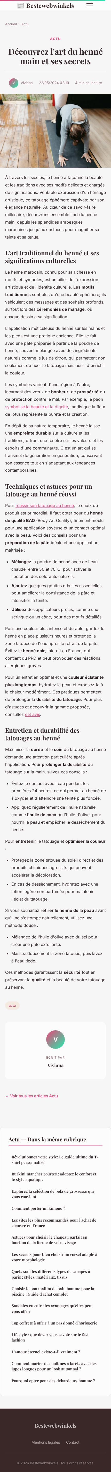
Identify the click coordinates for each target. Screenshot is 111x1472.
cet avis (32, 714)
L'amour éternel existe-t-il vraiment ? (46, 1351)
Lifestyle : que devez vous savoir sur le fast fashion (50, 1337)
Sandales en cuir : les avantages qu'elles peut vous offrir (52, 1308)
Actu (25, 24)
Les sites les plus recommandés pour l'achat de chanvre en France (54, 1222)
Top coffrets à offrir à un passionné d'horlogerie (54, 1323)
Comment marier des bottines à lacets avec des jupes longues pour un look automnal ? (54, 1366)
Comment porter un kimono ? (38, 1208)
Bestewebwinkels (45, 5)
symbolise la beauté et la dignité (36, 406)
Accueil (11, 24)
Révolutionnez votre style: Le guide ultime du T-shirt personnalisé (55, 1159)
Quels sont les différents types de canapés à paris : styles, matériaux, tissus (51, 1274)
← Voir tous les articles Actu (31, 1095)
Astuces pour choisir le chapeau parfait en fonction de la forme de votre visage (49, 1239)
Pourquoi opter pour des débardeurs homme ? (53, 1380)
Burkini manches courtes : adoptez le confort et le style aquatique (54, 1176)
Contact (73, 1442)
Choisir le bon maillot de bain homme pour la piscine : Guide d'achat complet (53, 1291)
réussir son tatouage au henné (44, 505)
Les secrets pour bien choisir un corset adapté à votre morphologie (54, 1257)
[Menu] (89, 5)
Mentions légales (45, 1442)
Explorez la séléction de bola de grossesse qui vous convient (53, 1194)
